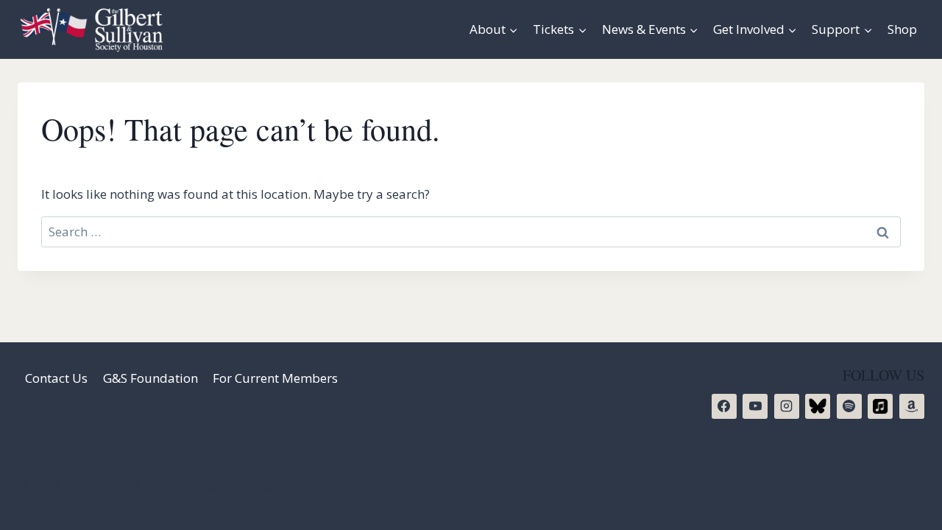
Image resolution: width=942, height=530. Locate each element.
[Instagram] (786, 406)
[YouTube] (755, 406)
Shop (902, 29)
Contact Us (56, 378)
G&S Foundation (150, 378)
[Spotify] (849, 406)
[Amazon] (911, 406)
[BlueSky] (817, 406)
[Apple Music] (880, 406)
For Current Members (275, 378)
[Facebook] (724, 406)
